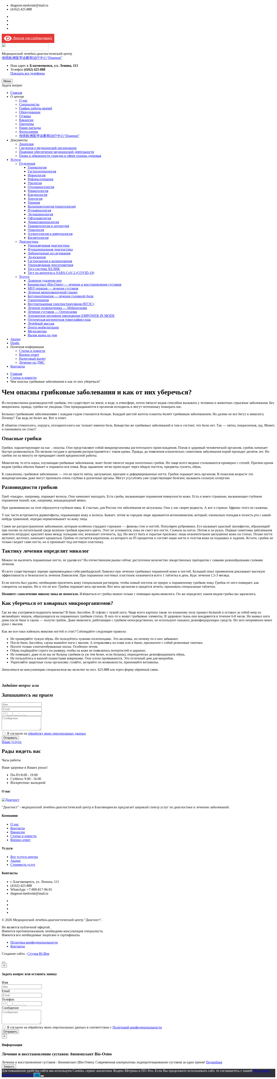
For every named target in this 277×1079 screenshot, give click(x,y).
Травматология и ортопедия (48, 226)
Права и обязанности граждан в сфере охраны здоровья (60, 156)
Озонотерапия (38, 300)
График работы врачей (35, 108)
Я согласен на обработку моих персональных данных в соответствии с (84, 1027)
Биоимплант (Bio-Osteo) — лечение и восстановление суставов (74, 284)
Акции (15, 339)
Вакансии (26, 120)
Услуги (15, 159)
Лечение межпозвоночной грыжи (52, 292)
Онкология (36, 230)
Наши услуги (11, 742)
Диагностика (28, 241)
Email (6, 991)
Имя (5, 982)
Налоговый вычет (32, 358)
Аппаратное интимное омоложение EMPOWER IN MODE (71, 315)
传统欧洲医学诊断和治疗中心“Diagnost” (32, 58)
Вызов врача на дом (42, 335)
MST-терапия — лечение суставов (53, 288)
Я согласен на (46, 733)
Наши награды (30, 128)
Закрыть (8, 1066)
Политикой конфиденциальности (137, 1027)
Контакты (17, 366)
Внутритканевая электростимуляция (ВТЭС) (61, 304)
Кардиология (37, 195)
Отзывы (25, 116)
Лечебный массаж (41, 323)
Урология (35, 183)
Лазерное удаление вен (45, 280)
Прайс (15, 343)
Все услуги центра (24, 857)
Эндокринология (40, 214)
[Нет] (42, 1076)
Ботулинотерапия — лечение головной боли (60, 296)
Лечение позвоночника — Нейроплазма (57, 308)
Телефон (8, 999)
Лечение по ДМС (32, 362)
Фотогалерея (28, 131)
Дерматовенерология (43, 222)
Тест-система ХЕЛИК (44, 269)
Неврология (36, 175)
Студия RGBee (38, 953)
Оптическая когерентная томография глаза (59, 319)
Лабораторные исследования (49, 253)
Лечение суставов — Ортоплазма (52, 312)
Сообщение (10, 1008)
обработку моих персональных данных (57, 733)
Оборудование (29, 112)
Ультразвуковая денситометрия (50, 265)
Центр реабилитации (43, 327)
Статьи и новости (32, 351)
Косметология (38, 237)
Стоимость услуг (22, 864)
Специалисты (29, 104)
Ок (37, 1075)
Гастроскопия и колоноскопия (50, 261)
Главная (16, 92)
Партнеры (26, 124)
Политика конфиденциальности (34, 942)
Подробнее (214, 1062)
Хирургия (35, 198)
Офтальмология (39, 218)
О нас (23, 100)
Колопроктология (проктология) (52, 206)
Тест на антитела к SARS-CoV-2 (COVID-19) (61, 273)
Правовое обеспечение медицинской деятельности (56, 152)
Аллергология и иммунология (50, 234)
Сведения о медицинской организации (48, 148)
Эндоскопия (37, 257)
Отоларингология (41, 187)
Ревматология (38, 191)
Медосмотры (37, 331)
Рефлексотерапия (40, 179)
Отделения (27, 163)
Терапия (34, 202)
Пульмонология (39, 210)
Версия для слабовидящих (32, 38)
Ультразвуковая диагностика (48, 245)
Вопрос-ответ (29, 354)
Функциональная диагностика (50, 249)
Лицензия (26, 144)
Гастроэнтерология (42, 171)
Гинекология (37, 167)
